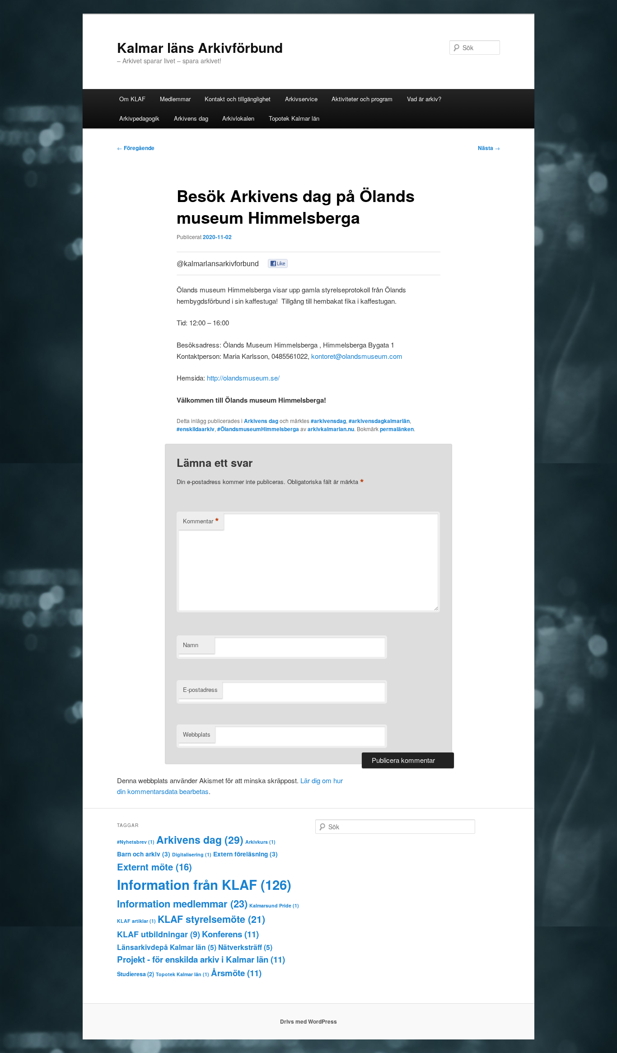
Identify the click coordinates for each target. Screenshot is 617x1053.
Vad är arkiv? (424, 98)
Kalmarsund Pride (274, 905)
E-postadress (200, 689)
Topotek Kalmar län (294, 118)
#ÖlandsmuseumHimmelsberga (258, 429)
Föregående (135, 148)
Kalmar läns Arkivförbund (200, 47)
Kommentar (201, 521)
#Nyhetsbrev (135, 841)
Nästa (489, 148)
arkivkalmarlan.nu (331, 429)
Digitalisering (191, 854)
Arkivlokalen (238, 118)
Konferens (230, 934)
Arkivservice (301, 98)
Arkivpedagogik (139, 118)
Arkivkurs (260, 841)
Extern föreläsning (245, 854)
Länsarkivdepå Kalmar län (166, 947)
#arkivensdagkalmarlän (379, 421)
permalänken (397, 429)
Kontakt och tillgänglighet (238, 98)
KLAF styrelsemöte (211, 919)
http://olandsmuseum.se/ (243, 377)
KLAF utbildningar (158, 934)
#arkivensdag (328, 421)
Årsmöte (236, 973)
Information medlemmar (182, 903)
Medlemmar (175, 98)
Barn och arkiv (143, 854)
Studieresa (135, 974)
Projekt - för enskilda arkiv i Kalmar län (201, 959)
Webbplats (196, 734)
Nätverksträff (245, 947)
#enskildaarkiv (196, 429)
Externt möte (154, 866)
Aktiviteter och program (362, 98)
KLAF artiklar (136, 920)
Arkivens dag (191, 118)
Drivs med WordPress (308, 1021)
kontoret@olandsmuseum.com (356, 356)
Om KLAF (132, 98)
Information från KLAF (204, 884)
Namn (190, 644)
